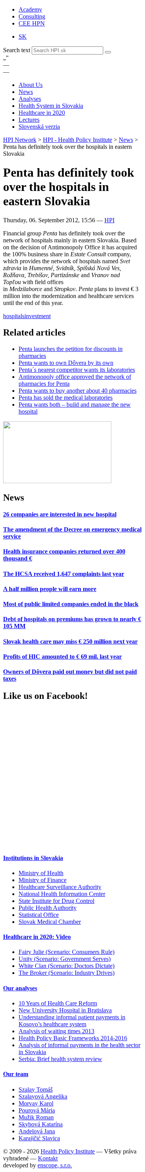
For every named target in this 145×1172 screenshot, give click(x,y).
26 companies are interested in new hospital (59, 514)
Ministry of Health (41, 873)
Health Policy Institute (68, 1151)
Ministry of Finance (43, 880)
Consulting (32, 16)
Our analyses (20, 988)
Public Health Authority (48, 908)
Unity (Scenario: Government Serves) (65, 959)
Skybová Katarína (41, 1124)
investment (37, 316)
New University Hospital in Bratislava (65, 1010)
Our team (15, 1074)
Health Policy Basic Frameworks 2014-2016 (73, 1038)
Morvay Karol (36, 1103)
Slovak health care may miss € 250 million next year (70, 641)
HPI (109, 220)
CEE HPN (32, 23)
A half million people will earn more (49, 589)
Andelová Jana (37, 1131)
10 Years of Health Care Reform (58, 1003)
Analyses (30, 98)
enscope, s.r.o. (55, 1165)
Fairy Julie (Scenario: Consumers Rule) (66, 952)
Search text (17, 50)
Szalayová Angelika (43, 1096)
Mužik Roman (36, 1117)
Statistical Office (39, 914)
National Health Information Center (62, 894)
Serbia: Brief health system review (60, 1059)
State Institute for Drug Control (56, 901)
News (26, 92)
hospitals (13, 316)
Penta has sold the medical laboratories (66, 397)
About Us (31, 85)
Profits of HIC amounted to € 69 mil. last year (62, 656)
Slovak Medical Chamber (50, 921)
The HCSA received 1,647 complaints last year (63, 574)
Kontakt (48, 1158)
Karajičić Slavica (39, 1138)
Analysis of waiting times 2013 (56, 1031)
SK (23, 36)
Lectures (29, 119)
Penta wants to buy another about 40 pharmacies (77, 390)
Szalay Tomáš (36, 1089)
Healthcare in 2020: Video (37, 937)
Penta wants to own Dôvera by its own (66, 362)
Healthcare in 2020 (42, 112)
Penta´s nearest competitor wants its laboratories (77, 369)
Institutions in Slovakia (33, 858)
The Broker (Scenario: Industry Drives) (66, 972)
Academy (30, 9)
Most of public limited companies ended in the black (70, 604)
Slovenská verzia (39, 126)
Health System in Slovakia (51, 105)
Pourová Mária (37, 1110)
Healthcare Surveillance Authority (60, 887)
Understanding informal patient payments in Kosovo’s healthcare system (72, 1020)
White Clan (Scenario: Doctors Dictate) (66, 965)
